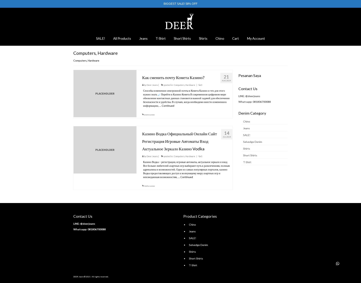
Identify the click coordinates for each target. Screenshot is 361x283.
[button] (337, 263)
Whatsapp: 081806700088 (254, 101)
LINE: (241, 96)
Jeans (246, 128)
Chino (246, 121)
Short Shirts (250, 155)
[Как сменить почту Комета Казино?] (105, 93)
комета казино (149, 114)
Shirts (246, 148)
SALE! (246, 135)
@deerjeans (252, 96)
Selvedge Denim (252, 141)
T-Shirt (247, 162)
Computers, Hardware (184, 85)
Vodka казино (149, 186)
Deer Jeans (152, 85)
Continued (168, 105)
